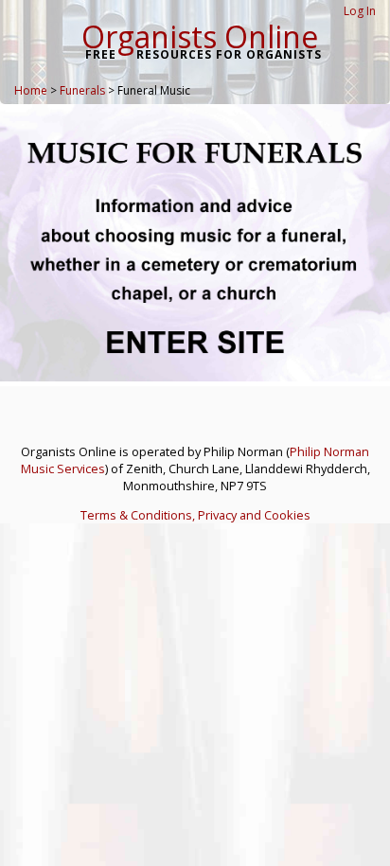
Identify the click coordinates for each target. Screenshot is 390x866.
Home (30, 90)
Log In (360, 11)
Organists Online (199, 36)
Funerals (82, 90)
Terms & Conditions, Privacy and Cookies (195, 514)
